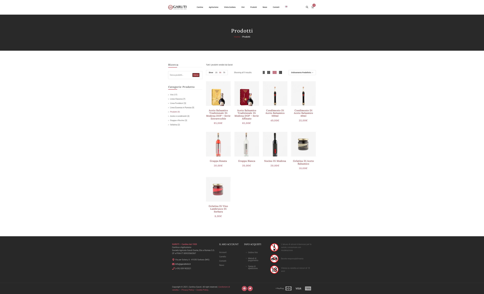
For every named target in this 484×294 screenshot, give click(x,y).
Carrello (222, 256)
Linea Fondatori (176, 103)
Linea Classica (176, 99)
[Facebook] (244, 288)
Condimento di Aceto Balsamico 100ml (275, 113)
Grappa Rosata (218, 160)
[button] (255, 253)
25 (216, 72)
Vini (171, 95)
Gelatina (173, 125)
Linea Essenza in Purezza (180, 107)
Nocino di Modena (275, 160)
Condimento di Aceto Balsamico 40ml (303, 113)
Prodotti (173, 112)
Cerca (195, 75)
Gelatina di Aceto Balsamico (303, 162)
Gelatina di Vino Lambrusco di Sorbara (218, 209)
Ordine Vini (253, 252)
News (221, 265)
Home (237, 36)
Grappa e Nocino (177, 120)
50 (220, 72)
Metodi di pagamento (253, 259)
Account (222, 252)
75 (224, 72)
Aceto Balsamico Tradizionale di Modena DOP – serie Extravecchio (218, 114)
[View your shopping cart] (312, 7)
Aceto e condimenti (178, 116)
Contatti (222, 261)
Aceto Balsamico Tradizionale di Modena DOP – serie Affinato (247, 114)
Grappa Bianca (246, 160)
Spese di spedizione (253, 267)
